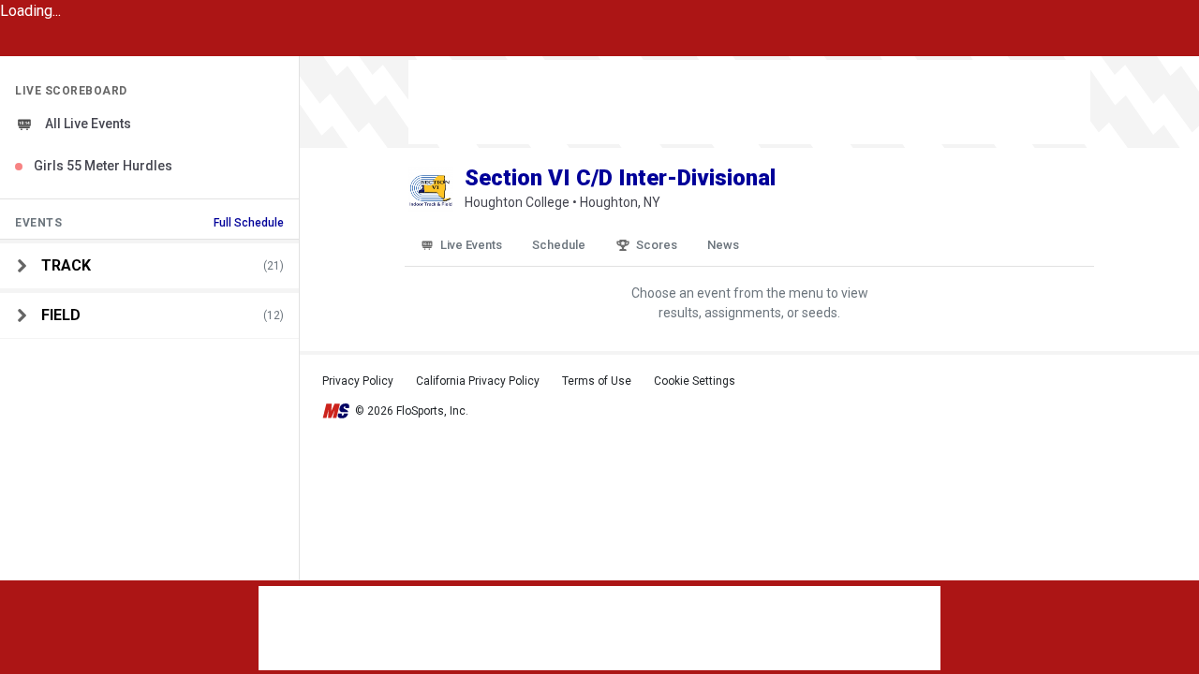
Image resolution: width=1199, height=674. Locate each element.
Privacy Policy (357, 381)
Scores (656, 245)
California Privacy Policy (478, 381)
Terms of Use (596, 381)
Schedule (558, 245)
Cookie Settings (694, 381)
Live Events (471, 245)
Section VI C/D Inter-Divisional (620, 178)
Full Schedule (249, 222)
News (723, 245)
